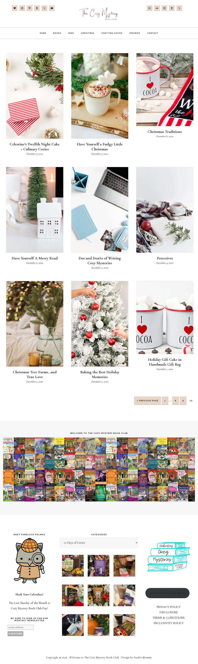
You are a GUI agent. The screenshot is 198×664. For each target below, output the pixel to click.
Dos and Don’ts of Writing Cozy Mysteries (100, 260)
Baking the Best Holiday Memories (99, 374)
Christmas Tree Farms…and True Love (35, 374)
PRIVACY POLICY (169, 607)
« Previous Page (147, 402)
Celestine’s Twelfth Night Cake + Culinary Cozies (35, 146)
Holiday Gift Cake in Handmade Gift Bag (164, 362)
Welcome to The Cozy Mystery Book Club (99, 13)
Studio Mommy (143, 657)
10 (192, 400)
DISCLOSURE (168, 612)
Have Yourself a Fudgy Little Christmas (100, 146)
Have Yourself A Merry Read (35, 258)
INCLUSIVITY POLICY (169, 623)
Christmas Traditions (165, 131)
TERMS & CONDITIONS (169, 618)
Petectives (165, 258)
